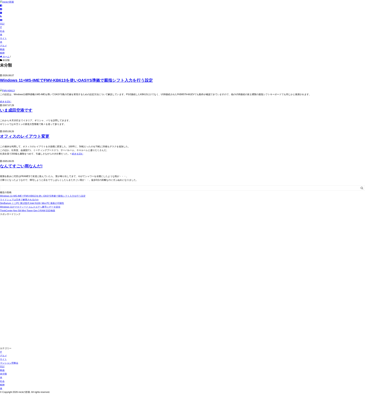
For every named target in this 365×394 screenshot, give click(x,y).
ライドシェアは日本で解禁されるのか (19, 199)
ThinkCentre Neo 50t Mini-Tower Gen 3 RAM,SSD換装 (27, 210)
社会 (2, 31)
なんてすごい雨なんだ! (21, 166)
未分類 (3, 374)
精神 (2, 53)
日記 (2, 24)
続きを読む (5, 101)
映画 (2, 49)
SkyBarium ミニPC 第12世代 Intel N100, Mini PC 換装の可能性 (32, 203)
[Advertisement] (21, 259)
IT (1, 27)
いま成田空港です (16, 110)
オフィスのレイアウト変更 (24, 136)
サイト (3, 38)
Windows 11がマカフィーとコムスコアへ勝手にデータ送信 (30, 207)
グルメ (3, 45)
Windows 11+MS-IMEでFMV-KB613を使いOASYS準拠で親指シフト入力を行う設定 (76, 80)
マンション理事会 (9, 363)
